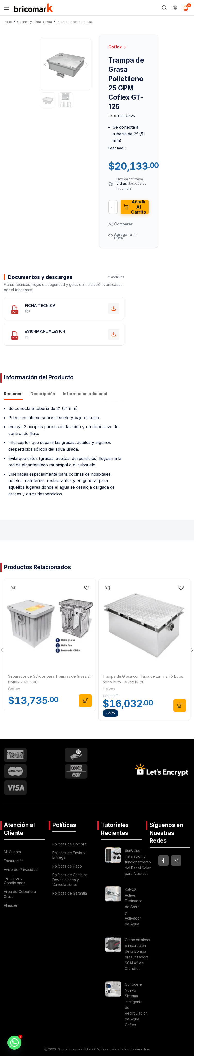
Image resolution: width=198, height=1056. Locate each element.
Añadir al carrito (138, 207)
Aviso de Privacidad (21, 869)
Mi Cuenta (12, 851)
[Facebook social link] (163, 860)
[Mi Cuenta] (175, 8)
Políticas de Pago (67, 866)
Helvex (109, 688)
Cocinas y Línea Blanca (34, 22)
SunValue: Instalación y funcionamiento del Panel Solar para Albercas (138, 862)
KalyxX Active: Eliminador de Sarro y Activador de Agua (133, 906)
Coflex (115, 46)
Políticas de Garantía (69, 893)
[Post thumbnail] (113, 862)
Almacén (11, 905)
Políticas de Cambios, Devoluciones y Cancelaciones (70, 879)
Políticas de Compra (69, 844)
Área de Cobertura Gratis (20, 893)
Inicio (8, 22)
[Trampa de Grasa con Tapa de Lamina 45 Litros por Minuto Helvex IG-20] (144, 624)
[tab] (13, 394)
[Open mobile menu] (6, 8)
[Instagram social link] (176, 860)
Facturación (14, 860)
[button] (45, 64)
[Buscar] (164, 8)
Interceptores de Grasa (74, 22)
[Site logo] (33, 7)
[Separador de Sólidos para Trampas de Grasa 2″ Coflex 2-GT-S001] (50, 624)
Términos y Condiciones (14, 880)
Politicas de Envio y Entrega (68, 855)
